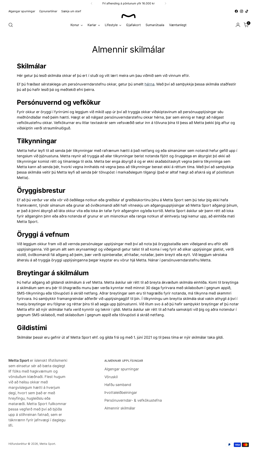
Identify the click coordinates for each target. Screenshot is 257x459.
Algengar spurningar (121, 369)
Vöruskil (111, 377)
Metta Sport (47, 443)
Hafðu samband (117, 385)
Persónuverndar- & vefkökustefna (133, 400)
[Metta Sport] (128, 16)
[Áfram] (165, 3)
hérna (149, 84)
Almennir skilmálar (119, 408)
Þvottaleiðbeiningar (120, 392)
